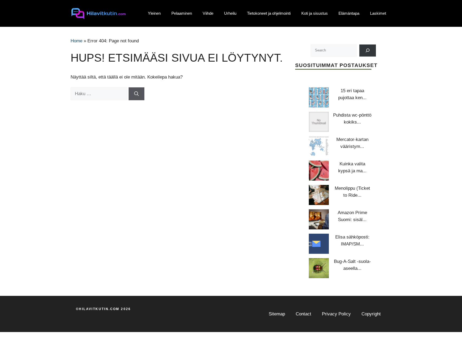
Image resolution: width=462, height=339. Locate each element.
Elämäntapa (348, 13)
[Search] (367, 50)
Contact (303, 313)
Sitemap (277, 313)
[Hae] (136, 93)
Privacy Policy (336, 313)
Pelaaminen (181, 13)
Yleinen (154, 13)
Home (76, 40)
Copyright (371, 313)
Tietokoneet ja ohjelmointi (269, 13)
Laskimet (378, 13)
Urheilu (230, 13)
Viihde (208, 13)
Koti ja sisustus (314, 13)
